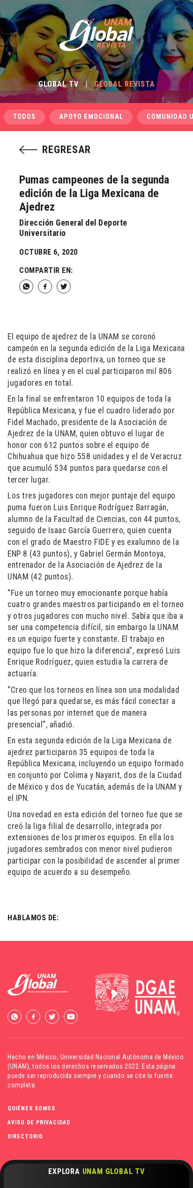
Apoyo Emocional (91, 117)
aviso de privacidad (38, 1122)
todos (24, 117)
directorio (25, 1136)
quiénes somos (31, 1108)
